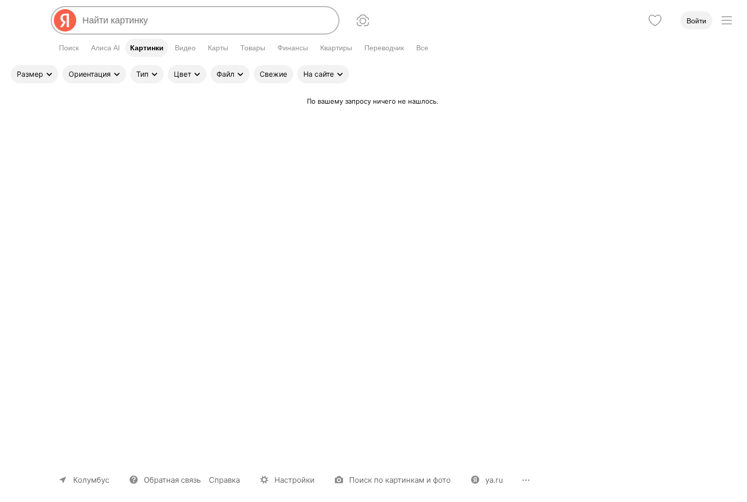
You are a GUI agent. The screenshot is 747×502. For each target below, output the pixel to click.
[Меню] (727, 20)
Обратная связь (172, 480)
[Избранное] (655, 20)
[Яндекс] (65, 20)
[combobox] (206, 20)
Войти (696, 21)
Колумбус (91, 480)
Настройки (294, 480)
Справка (224, 480)
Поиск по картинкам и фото (400, 480)
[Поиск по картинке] (363, 20)
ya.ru (494, 480)
